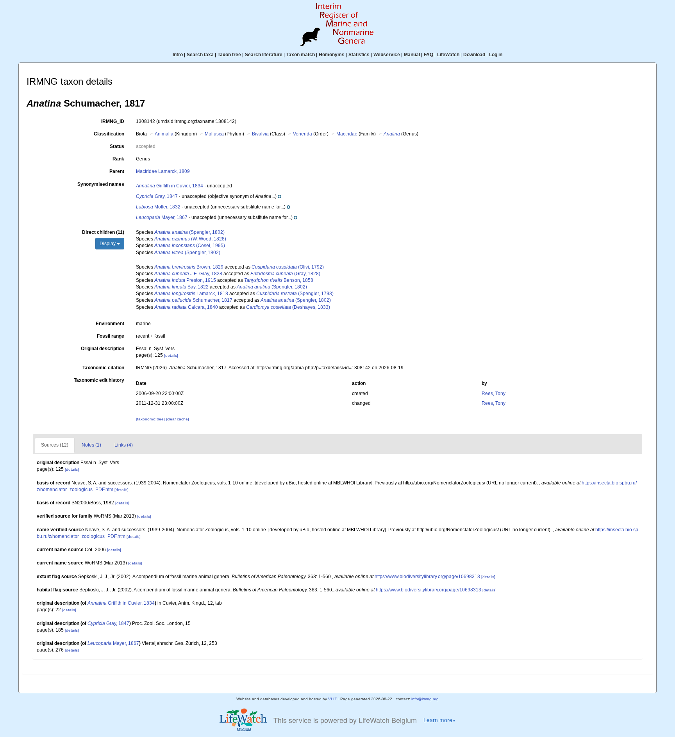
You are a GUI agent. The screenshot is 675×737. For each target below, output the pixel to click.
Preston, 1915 (185, 280)
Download (474, 54)
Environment (110, 323)
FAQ (428, 54)
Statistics (359, 54)
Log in (495, 54)
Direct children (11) (103, 232)
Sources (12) (54, 445)
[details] (171, 355)
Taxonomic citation (103, 367)
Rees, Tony (493, 393)
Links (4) (123, 445)
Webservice (386, 54)
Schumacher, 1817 (193, 300)
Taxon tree (229, 54)
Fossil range (110, 336)
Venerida (302, 134)
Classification (109, 134)
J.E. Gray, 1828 (188, 273)
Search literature (263, 54)
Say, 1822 (181, 287)
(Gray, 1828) (285, 273)
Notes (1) (91, 445)
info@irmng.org (425, 699)
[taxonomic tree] (151, 419)
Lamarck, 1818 (191, 293)
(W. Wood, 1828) (190, 239)
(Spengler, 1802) (189, 232)
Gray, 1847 (157, 196)
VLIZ (332, 699)
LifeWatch (448, 54)
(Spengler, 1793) (295, 293)
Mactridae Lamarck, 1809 (163, 171)
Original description (102, 348)
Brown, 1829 (188, 267)
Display (108, 243)
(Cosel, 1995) (189, 245)
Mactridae (346, 134)
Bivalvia (260, 134)
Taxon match (300, 54)
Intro (178, 54)
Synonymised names (100, 184)
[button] (244, 196)
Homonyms (332, 54)
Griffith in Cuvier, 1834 (169, 186)
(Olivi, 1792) (288, 267)
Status (117, 146)
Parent (116, 171)
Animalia (164, 134)
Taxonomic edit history (99, 380)
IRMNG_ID (112, 121)
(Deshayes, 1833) (288, 307)
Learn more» (439, 720)
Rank (118, 159)
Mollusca (214, 134)
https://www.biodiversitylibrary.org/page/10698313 (427, 576)
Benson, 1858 (278, 280)
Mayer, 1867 (162, 217)
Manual (412, 54)
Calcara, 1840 (186, 307)
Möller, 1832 (158, 207)
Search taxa (200, 54)
